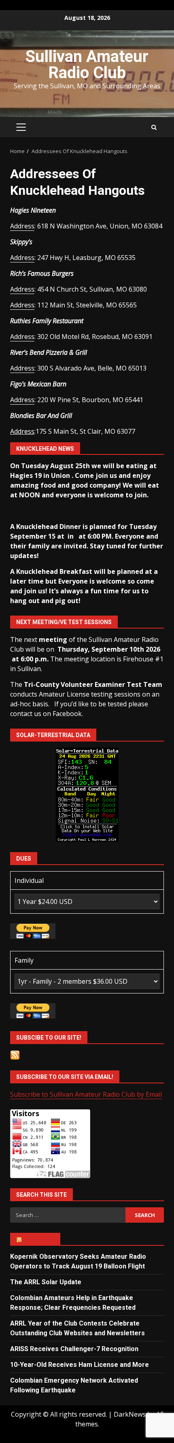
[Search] (154, 127)
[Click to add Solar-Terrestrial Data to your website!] (87, 794)
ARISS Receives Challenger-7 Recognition (74, 1349)
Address (22, 226)
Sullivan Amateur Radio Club (87, 64)
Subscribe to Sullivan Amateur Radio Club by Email (86, 1094)
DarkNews (130, 1414)
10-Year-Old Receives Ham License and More (79, 1364)
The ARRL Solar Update (45, 1282)
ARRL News (38, 1239)
